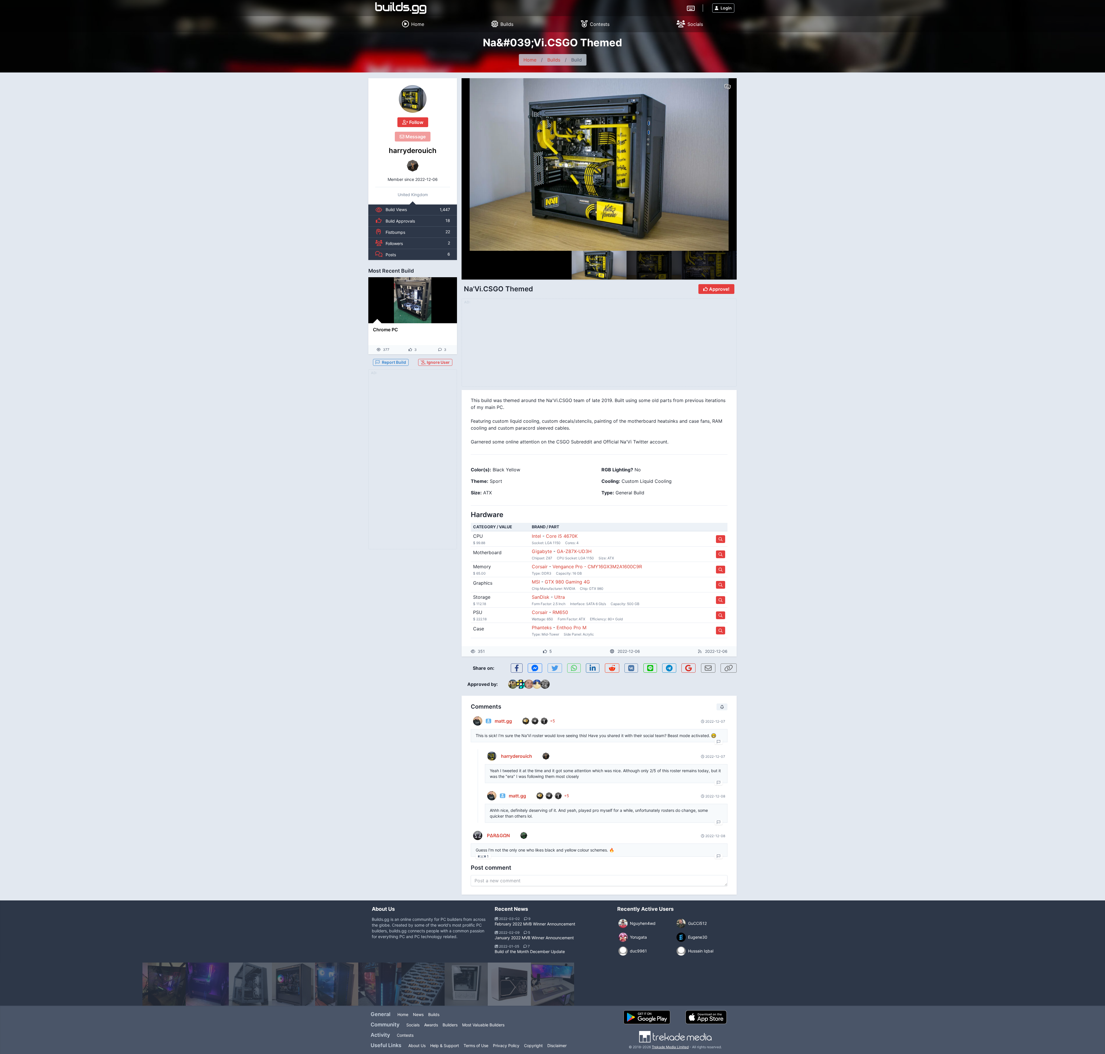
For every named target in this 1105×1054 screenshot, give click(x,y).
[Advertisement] (413, 462)
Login (726, 7)
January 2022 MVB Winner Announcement (534, 937)
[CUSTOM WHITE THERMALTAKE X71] (466, 984)
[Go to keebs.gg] (691, 8)
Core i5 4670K (562, 536)
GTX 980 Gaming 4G (567, 582)
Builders (450, 1024)
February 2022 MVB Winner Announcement (535, 923)
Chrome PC (385, 329)
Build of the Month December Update (530, 951)
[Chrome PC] (412, 300)
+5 (552, 720)
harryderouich (413, 150)
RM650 (560, 612)
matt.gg (503, 721)
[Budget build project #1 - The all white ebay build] (552, 984)
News (418, 1014)
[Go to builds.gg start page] (400, 8)
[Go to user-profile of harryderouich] (412, 99)
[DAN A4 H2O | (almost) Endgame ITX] (509, 984)
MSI (536, 582)
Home (529, 60)
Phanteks (542, 627)
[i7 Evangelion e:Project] (336, 984)
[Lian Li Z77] (250, 984)
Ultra (559, 597)
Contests (405, 1035)
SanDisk (540, 597)
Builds (553, 60)
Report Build (394, 362)
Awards (431, 1024)
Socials (413, 1024)
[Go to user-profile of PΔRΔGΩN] (477, 835)
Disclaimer (557, 1045)
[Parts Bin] (423, 984)
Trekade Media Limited (670, 1047)
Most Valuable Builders (483, 1024)
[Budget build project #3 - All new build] (207, 984)
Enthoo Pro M (571, 627)
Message (415, 136)
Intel (536, 536)
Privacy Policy (506, 1045)
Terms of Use (476, 1045)
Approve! (718, 289)
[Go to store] (720, 539)
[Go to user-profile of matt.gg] (477, 721)
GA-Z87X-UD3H (574, 551)
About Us (417, 1045)
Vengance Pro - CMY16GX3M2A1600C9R (597, 566)
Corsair (540, 566)
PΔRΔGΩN (498, 835)
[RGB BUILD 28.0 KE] (293, 984)
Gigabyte (542, 551)
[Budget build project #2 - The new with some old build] (164, 984)
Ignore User (438, 362)
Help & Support (444, 1045)
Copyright (533, 1045)
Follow (415, 122)
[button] (720, 164)
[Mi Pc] (379, 984)
